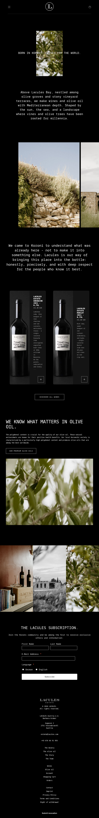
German (29, 669)
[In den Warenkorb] (41, 379)
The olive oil (49, 751)
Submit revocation (49, 813)
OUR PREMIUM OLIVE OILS (21, 451)
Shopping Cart (49, 777)
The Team (49, 759)
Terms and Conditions (49, 799)
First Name (28, 644)
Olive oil (49, 770)
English (43, 669)
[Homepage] (49, 6)
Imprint (49, 791)
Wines (49, 766)
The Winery (49, 748)
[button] (9, 7)
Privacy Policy (49, 795)
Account (49, 773)
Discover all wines (49, 397)
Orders (49, 780)
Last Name (55, 644)
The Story (49, 755)
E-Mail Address (32, 654)
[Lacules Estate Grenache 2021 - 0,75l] (20, 337)
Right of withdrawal (49, 802)
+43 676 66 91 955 (49, 741)
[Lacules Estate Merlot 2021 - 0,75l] (63, 337)
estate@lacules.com (49, 734)
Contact (49, 788)
